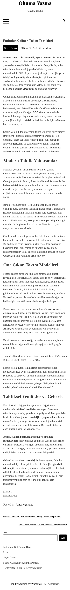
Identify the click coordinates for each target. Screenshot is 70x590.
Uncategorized (10, 48)
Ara (5, 532)
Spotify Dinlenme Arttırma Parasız (21, 562)
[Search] (64, 20)
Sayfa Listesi (9, 557)
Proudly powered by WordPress (26, 583)
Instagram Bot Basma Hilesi (17, 547)
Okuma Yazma (35, 3)
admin (48, 48)
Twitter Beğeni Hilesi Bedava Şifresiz (22, 568)
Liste (5, 552)
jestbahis (7, 491)
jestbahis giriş (10, 495)
